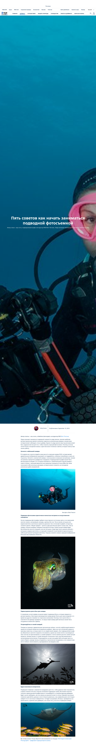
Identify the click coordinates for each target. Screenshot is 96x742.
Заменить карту (75, 9)
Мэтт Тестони (65, 436)
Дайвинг (22, 13)
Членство (50, 9)
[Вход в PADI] (94, 13)
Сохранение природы (26, 9)
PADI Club (16, 9)
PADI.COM (4, 9)
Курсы (10, 9)
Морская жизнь (79, 13)
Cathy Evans (43, 428)
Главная (14, 13)
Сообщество (54, 13)
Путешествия (36, 9)
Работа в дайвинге (66, 13)
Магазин (44, 9)
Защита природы (43, 13)
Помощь (83, 9)
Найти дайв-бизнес (65, 9)
